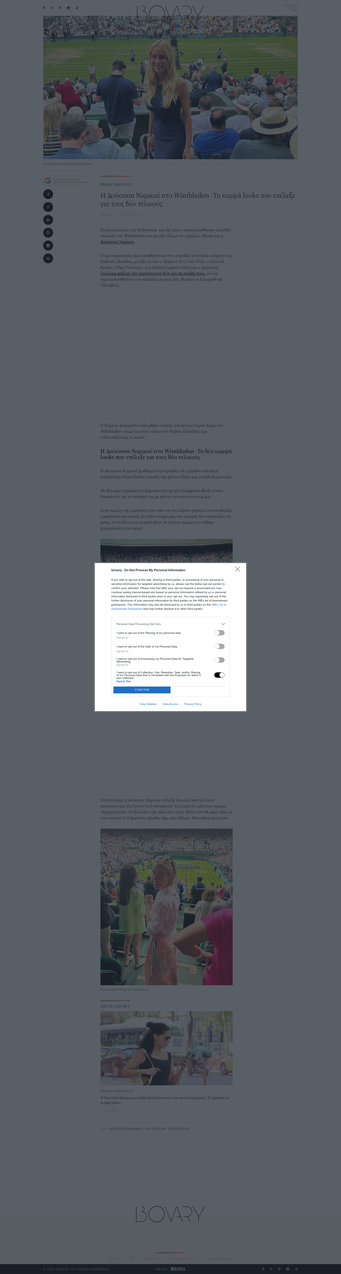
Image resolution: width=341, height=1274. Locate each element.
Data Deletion (148, 704)
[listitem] (170, 624)
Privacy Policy (192, 704)
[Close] (239, 570)
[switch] (219, 632)
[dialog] (170, 637)
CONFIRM (142, 689)
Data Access (170, 704)
